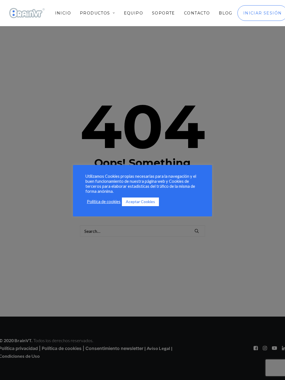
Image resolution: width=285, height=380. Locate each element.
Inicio (63, 13)
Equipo (133, 13)
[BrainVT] (27, 13)
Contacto (197, 13)
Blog (225, 13)
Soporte (163, 13)
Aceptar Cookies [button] (140, 201)
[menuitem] (65, 13)
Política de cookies (104, 201)
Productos (95, 13)
